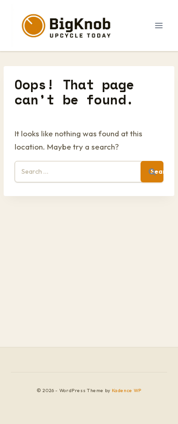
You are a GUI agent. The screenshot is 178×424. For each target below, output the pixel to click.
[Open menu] (158, 25)
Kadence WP (126, 390)
